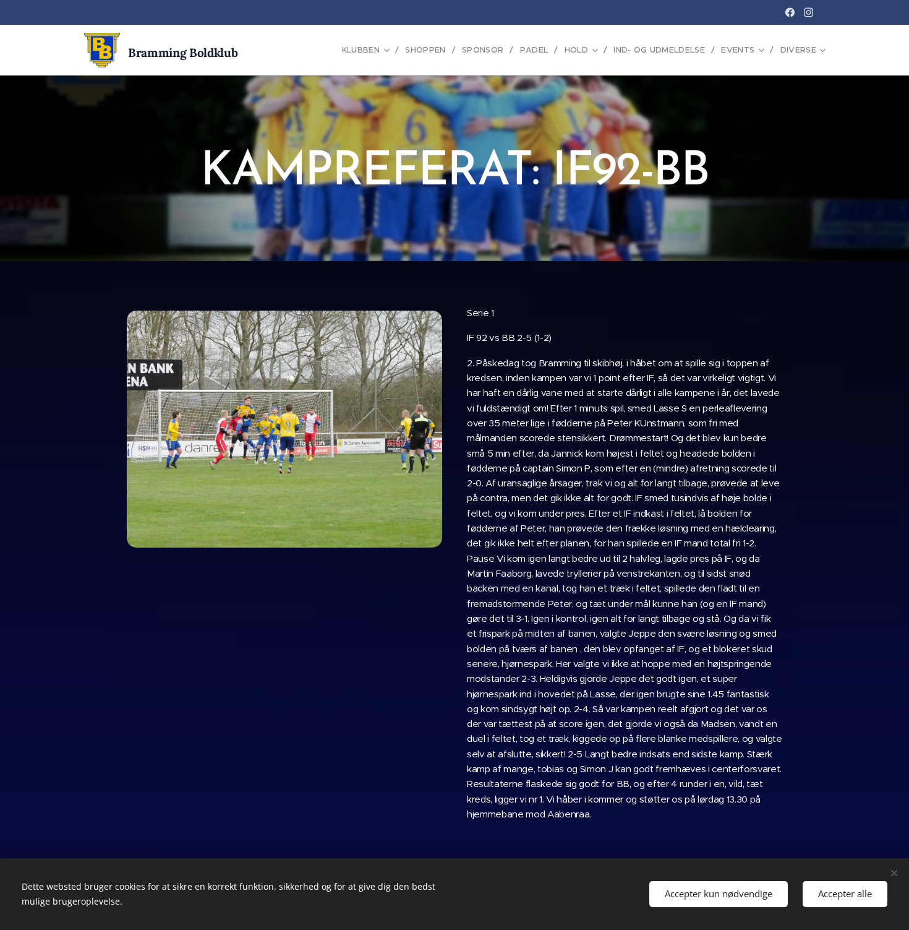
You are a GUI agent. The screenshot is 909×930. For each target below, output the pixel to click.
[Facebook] (790, 12)
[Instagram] (808, 12)
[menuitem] (369, 50)
